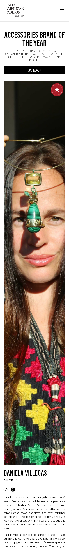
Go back (34, 70)
